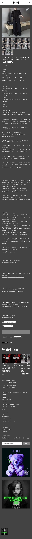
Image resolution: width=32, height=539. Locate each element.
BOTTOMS (6, 397)
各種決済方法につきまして (10, 380)
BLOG (4, 414)
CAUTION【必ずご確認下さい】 (11, 382)
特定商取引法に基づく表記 (9, 421)
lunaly (5, 431)
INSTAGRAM (6, 427)
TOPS (5, 394)
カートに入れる (16, 331)
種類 (3, 322)
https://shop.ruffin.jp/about (9, 262)
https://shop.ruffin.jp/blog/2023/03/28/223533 (14, 306)
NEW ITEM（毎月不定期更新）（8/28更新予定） (16, 392)
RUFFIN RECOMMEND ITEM (11, 404)
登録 (26, 443)
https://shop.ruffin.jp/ (7, 317)
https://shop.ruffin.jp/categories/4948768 (13, 277)
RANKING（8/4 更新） (9, 387)
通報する (11, 342)
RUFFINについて (7, 412)
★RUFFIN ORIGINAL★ (9, 390)
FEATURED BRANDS (9, 406)
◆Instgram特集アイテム (9, 385)
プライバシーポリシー (8, 418)
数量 (3, 325)
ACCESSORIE (7, 399)
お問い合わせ (6, 416)
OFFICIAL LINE (7, 429)
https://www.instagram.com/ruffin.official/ (13, 291)
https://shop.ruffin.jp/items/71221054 (12, 167)
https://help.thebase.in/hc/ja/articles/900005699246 (16, 200)
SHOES (5, 402)
